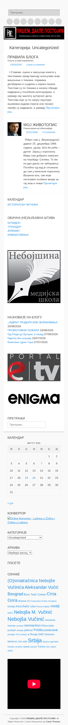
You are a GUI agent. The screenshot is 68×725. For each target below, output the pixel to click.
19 (26, 477)
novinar (11, 625)
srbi (25, 641)
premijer (11, 634)
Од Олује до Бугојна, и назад (25, 334)
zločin (10, 651)
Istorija (11, 606)
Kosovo (40, 606)
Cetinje (42, 594)
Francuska (36, 601)
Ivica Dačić (22, 606)
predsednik (51, 630)
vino (48, 647)
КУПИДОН (14, 222)
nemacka (50, 620)
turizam (33, 647)
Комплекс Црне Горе (20, 342)
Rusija (34, 634)
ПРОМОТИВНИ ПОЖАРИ (23, 330)
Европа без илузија (19, 338)
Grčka (44, 601)
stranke (18, 647)
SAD (41, 634)
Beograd (15, 594)
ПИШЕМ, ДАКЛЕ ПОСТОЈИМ (40, 718)
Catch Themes (53, 721)
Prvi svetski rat (22, 634)
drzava (22, 600)
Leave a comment (35, 64)
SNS (20, 641)
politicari (28, 630)
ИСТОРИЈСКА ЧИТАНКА (23, 204)
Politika (39, 630)
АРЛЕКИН (13, 230)
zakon (53, 647)
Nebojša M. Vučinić (33, 612)
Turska (41, 646)
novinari (19, 626)
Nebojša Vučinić (26, 619)
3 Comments (48, 132)
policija (20, 630)
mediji (55, 606)
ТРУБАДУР (14, 226)
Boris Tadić (30, 594)
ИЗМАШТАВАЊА (18, 234)
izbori (33, 606)
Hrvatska (52, 601)
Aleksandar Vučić (42, 587)
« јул (10, 503)
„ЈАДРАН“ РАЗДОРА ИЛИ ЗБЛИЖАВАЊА (32, 322)
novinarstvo (32, 625)
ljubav (47, 606)
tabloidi (26, 647)
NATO (10, 613)
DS (28, 601)
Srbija (35, 640)
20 (34, 477)
